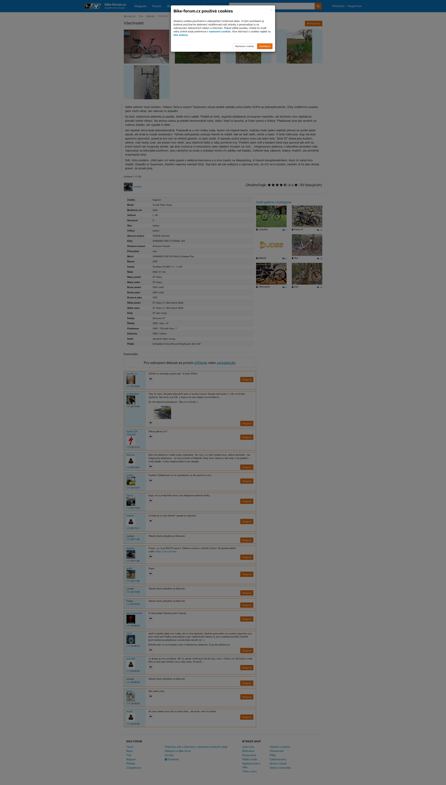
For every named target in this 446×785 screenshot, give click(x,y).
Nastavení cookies (244, 46)
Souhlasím (264, 46)
